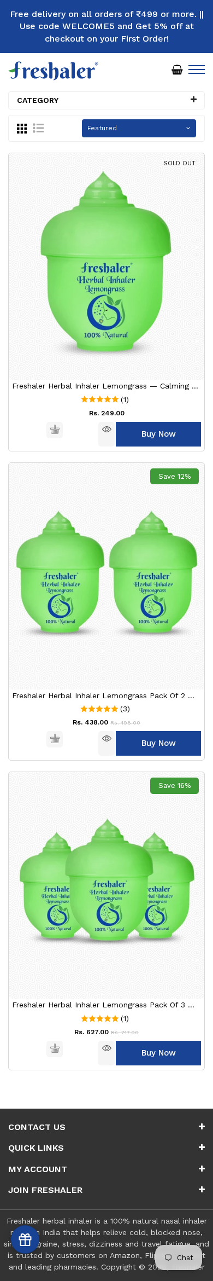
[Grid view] (22, 128)
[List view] (38, 128)
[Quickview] (106, 434)
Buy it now (158, 434)
